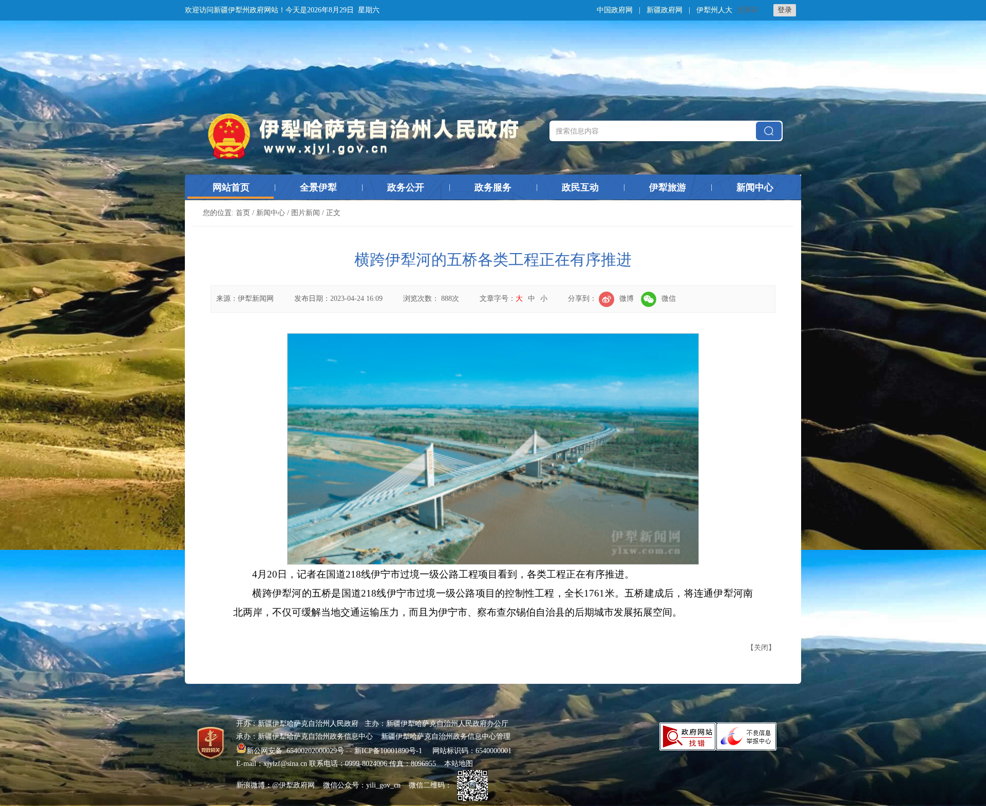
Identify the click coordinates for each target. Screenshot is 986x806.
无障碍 (747, 10)
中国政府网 (615, 10)
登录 (785, 10)
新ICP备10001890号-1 (388, 751)
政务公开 (405, 187)
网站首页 (231, 187)
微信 (668, 298)
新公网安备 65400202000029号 (296, 751)
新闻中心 (754, 187)
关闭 (761, 647)
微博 (626, 298)
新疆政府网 (664, 10)
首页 (243, 213)
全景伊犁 (318, 187)
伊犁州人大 (714, 10)
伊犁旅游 (667, 187)
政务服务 (493, 187)
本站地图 (458, 763)
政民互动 (580, 187)
